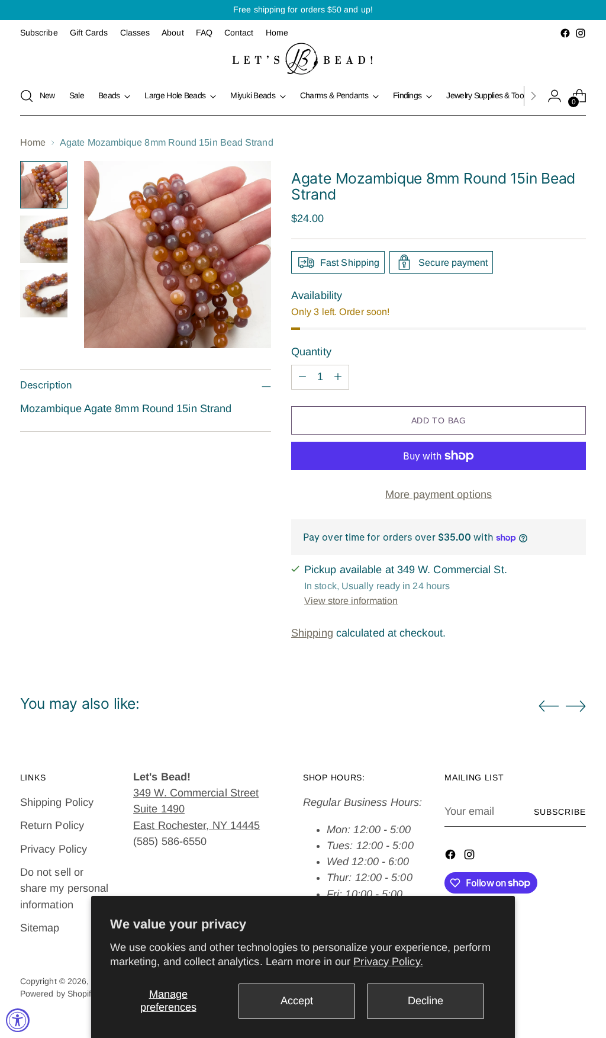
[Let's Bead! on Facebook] (565, 33)
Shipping (312, 633)
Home (33, 142)
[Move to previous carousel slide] (549, 706)
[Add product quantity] (338, 377)
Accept (297, 1001)
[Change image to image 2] (43, 239)
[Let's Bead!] (303, 58)
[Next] (533, 96)
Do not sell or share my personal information (64, 888)
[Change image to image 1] (43, 184)
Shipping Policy (57, 802)
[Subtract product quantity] (302, 377)
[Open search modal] (26, 96)
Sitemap (40, 928)
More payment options (438, 494)
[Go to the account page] (554, 96)
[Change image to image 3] (43, 293)
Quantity (311, 352)
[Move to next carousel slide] (576, 706)
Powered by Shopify (58, 993)
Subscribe (560, 812)
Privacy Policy (53, 849)
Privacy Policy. (388, 962)
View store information (351, 600)
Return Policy (52, 825)
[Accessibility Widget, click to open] (18, 1020)
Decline (425, 1001)
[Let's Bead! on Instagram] (580, 33)
